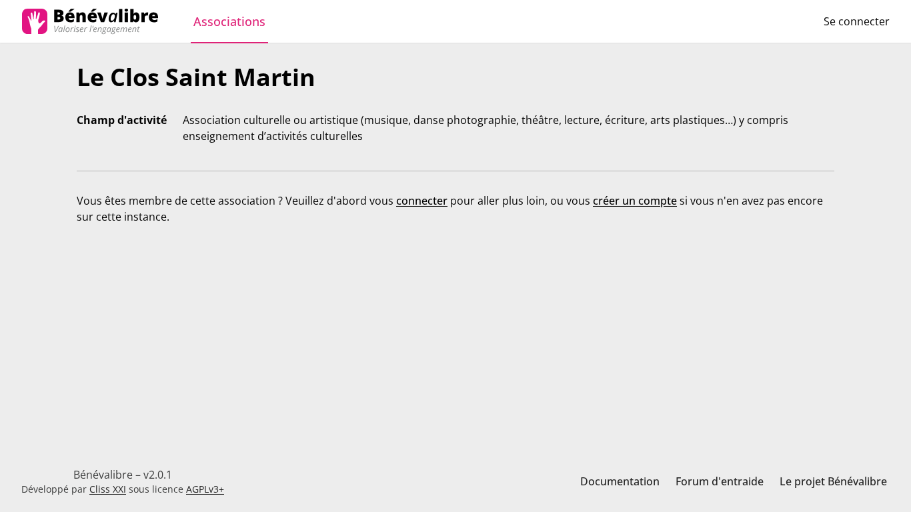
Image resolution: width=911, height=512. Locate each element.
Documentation (620, 481)
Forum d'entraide (720, 481)
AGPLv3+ (205, 489)
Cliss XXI (107, 489)
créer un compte (635, 200)
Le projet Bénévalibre (833, 481)
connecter (421, 200)
